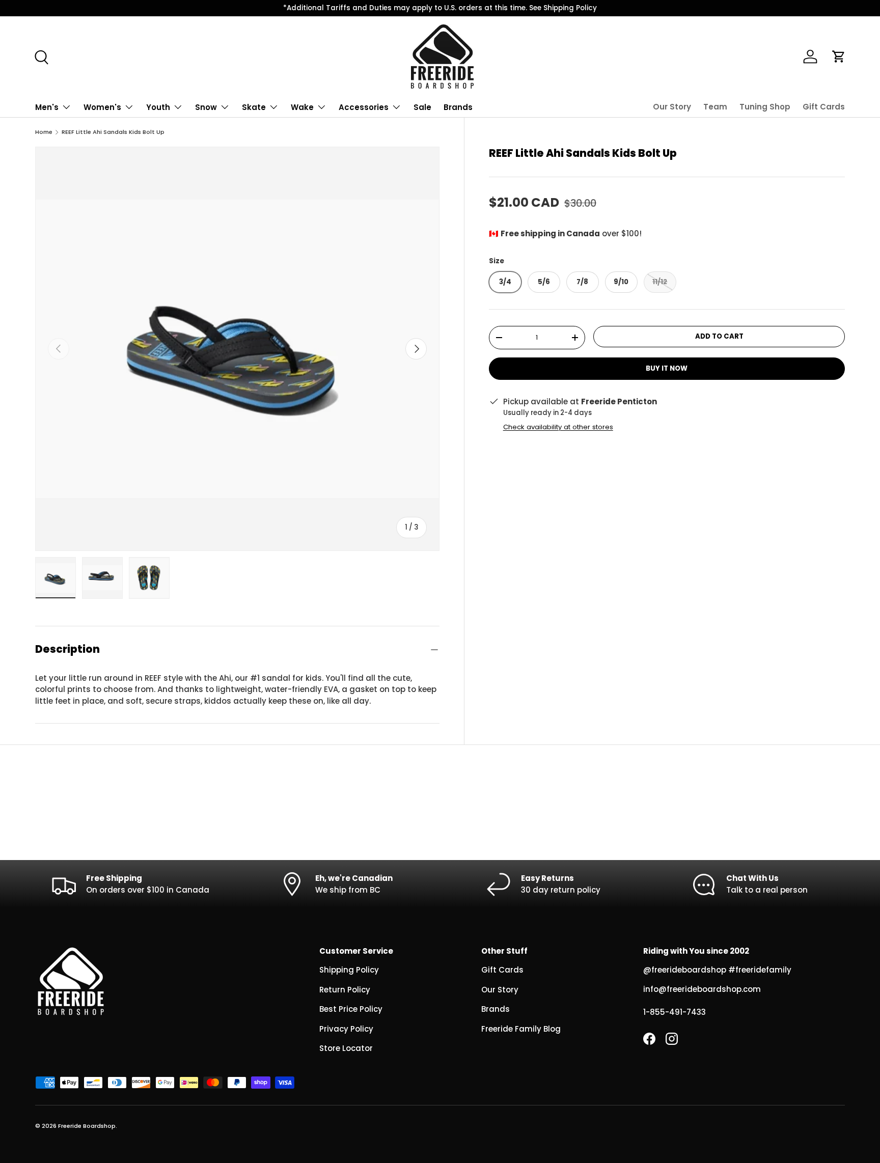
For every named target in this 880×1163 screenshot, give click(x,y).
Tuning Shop (764, 106)
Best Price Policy (350, 1009)
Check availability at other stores (558, 427)
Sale (422, 107)
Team (715, 106)
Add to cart (719, 336)
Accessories (364, 107)
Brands (458, 107)
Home (43, 132)
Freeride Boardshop (87, 1126)
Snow (206, 107)
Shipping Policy (349, 969)
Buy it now (667, 369)
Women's (102, 107)
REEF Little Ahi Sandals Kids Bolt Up (113, 132)
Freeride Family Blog (521, 1028)
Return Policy (344, 989)
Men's (47, 107)
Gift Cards (824, 106)
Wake (302, 107)
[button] (839, 56)
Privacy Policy (346, 1028)
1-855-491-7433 (674, 1012)
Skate (254, 107)
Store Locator (346, 1048)
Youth (158, 107)
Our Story (672, 106)
